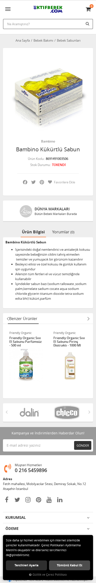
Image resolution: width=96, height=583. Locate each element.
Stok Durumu (40, 165)
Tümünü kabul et (69, 565)
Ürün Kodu (36, 158)
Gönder (83, 445)
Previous (7, 318)
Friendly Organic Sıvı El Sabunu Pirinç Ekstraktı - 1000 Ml (69, 341)
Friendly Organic (20, 333)
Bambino (48, 141)
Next (88, 318)
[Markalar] (29, 412)
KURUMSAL (15, 517)
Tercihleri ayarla (26, 565)
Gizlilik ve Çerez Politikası (49, 574)
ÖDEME (11, 528)
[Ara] (88, 23)
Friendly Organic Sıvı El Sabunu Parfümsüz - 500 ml (25, 341)
